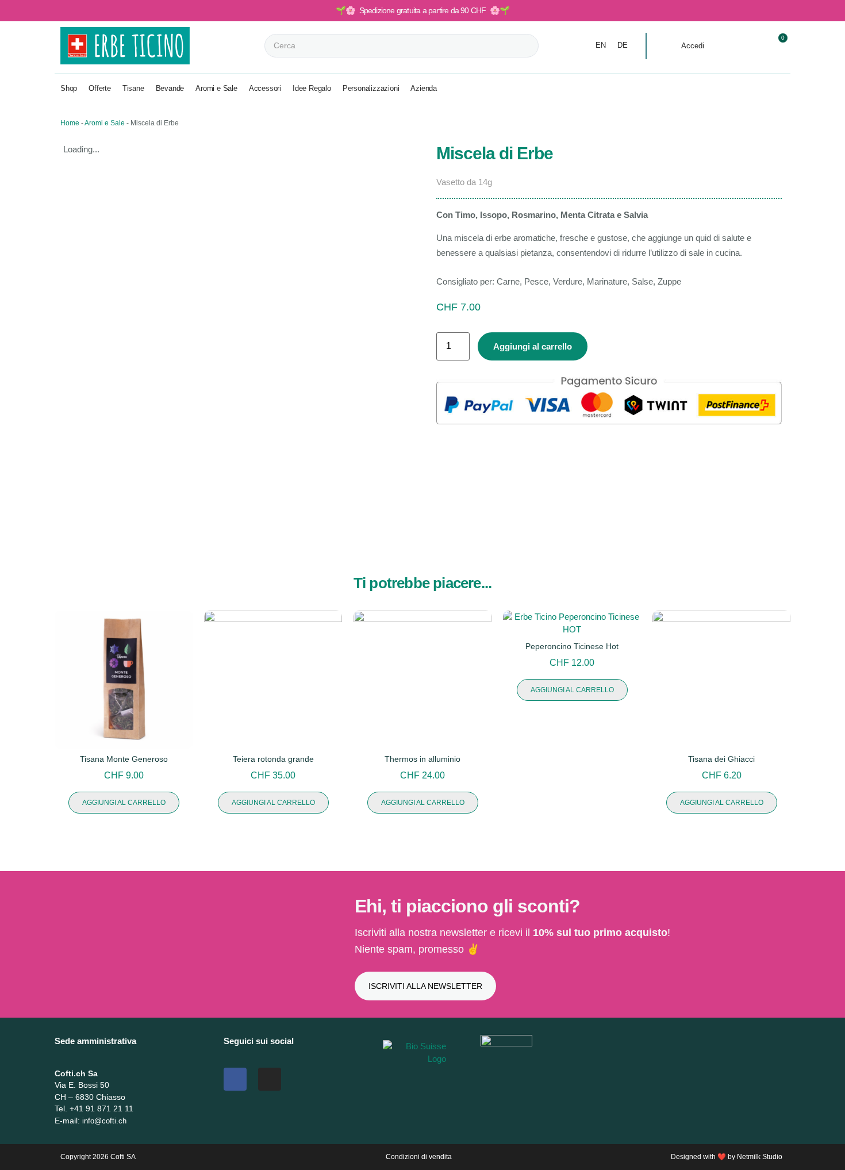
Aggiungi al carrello (532, 346)
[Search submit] (548, 46)
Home (69, 123)
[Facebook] (235, 1079)
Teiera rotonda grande (273, 759)
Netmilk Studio (759, 1157)
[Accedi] (669, 46)
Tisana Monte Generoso (124, 759)
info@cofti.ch (104, 1121)
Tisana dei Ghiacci (721, 759)
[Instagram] (269, 1079)
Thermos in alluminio (422, 759)
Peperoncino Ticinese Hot (572, 646)
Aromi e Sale (104, 123)
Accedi (692, 45)
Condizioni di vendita (419, 1157)
